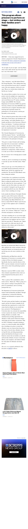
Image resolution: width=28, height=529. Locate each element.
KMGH (10, 348)
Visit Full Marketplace (20, 357)
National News (7, 12)
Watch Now (24, 2)
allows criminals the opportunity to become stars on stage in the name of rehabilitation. (14, 62)
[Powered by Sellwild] (23, 437)
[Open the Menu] (2, 2)
